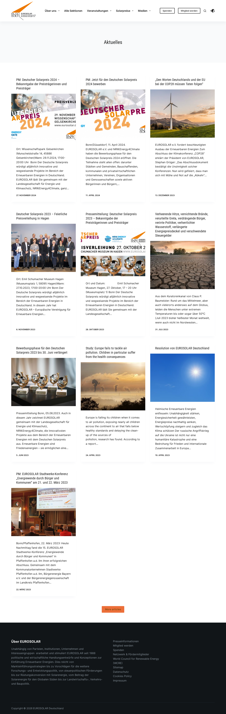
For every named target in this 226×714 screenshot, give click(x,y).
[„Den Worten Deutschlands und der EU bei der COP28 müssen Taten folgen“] (182, 113)
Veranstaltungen (97, 10)
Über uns (50, 10)
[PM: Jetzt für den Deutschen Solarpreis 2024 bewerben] (113, 113)
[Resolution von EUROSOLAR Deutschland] (182, 378)
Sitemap (118, 667)
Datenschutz (121, 671)
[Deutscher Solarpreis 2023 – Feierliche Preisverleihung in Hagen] (43, 248)
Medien (142, 10)
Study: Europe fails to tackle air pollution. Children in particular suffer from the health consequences (110, 352)
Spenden (167, 10)
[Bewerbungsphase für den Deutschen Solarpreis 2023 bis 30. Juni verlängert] (43, 382)
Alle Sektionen (73, 10)
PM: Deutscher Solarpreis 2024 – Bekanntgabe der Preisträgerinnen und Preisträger (41, 84)
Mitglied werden (189, 10)
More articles (113, 609)
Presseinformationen (126, 641)
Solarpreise (123, 10)
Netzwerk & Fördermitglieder (131, 654)
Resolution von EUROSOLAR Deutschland (182, 348)
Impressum (120, 680)
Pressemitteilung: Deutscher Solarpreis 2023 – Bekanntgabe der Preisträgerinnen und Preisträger (111, 218)
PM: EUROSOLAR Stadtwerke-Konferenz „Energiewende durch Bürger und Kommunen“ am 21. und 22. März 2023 (42, 478)
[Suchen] (205, 11)
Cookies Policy (122, 676)
